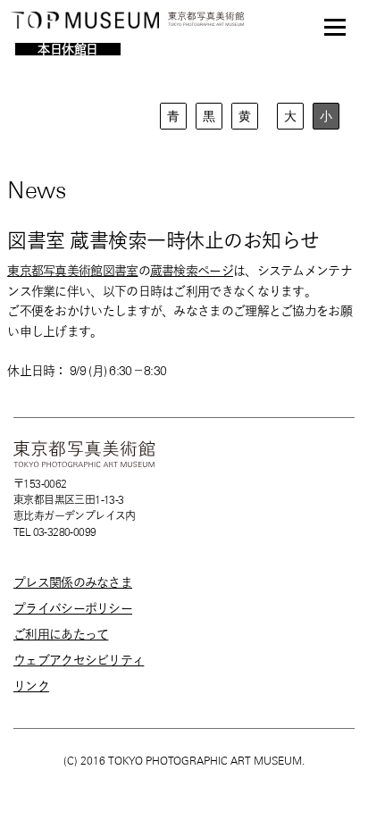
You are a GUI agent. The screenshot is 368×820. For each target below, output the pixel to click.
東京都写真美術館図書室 (72, 271)
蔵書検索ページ (191, 271)
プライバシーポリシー (72, 608)
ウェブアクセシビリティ (78, 660)
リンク (31, 686)
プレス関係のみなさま (72, 582)
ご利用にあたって (60, 634)
